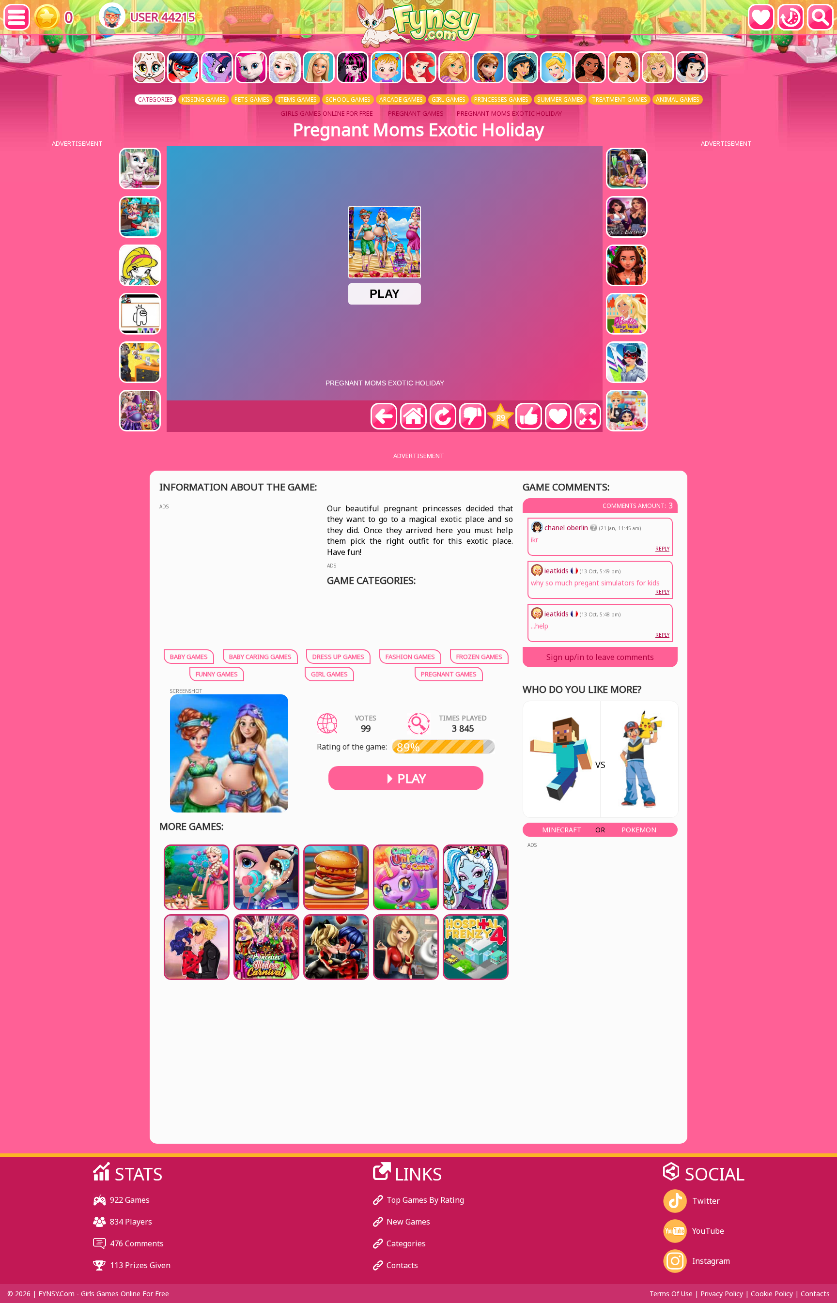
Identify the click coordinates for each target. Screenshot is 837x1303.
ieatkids (557, 613)
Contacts (402, 1265)
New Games (408, 1221)
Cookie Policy (772, 1293)
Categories (406, 1243)
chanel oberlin (567, 527)
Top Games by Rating (425, 1200)
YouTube (708, 1231)
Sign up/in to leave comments (600, 657)
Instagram (711, 1261)
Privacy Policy (721, 1293)
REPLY (662, 634)
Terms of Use (671, 1293)
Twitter (706, 1201)
